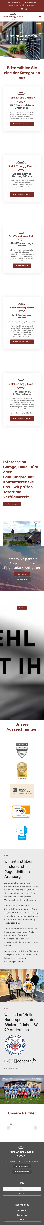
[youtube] (22, 9)
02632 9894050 (30, 5)
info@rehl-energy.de (15, 5)
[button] (8, 1128)
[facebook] (18, 9)
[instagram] (26, 9)
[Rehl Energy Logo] (13, 13)
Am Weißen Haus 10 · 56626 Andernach (22, 3)
